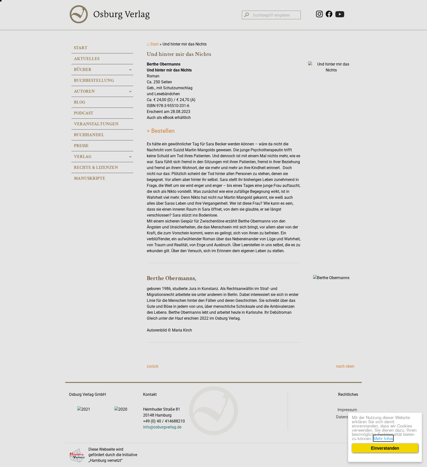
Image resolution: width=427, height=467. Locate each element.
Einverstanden (385, 448)
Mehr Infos (383, 438)
